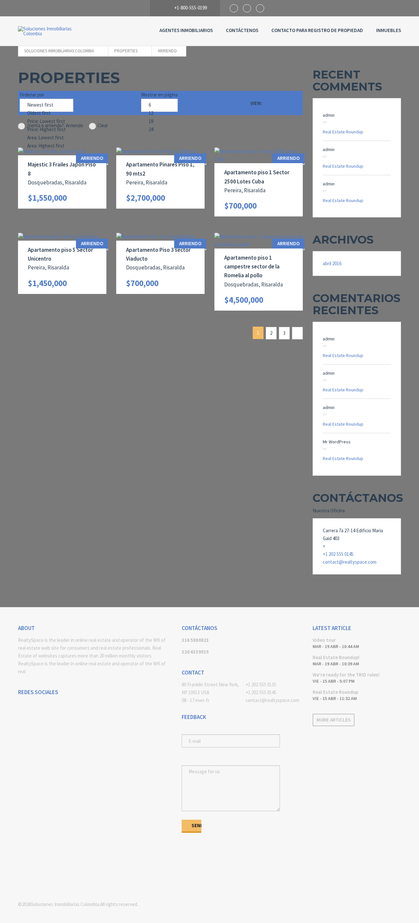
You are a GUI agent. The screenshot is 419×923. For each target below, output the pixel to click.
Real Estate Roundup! (336, 657)
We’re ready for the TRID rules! (346, 675)
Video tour (324, 640)
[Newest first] (46, 105)
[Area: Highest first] (46, 146)
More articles (334, 720)
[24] (159, 130)
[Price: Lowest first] (46, 121)
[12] (159, 113)
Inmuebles (388, 30)
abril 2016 (332, 263)
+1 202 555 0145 (338, 554)
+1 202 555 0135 (261, 684)
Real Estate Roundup (343, 132)
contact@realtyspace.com (349, 562)
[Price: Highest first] (46, 130)
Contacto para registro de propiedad (317, 30)
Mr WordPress (337, 442)
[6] (159, 105)
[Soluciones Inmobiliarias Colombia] (50, 31)
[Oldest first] (46, 113)
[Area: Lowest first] (46, 138)
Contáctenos (242, 30)
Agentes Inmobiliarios (186, 30)
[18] (159, 121)
